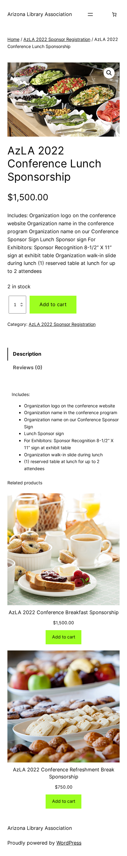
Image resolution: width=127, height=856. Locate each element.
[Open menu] (90, 14)
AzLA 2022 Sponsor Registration (56, 39)
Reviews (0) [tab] (28, 367)
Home (13, 39)
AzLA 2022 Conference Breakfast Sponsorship (64, 612)
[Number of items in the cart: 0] (114, 14)
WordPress (68, 843)
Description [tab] (27, 354)
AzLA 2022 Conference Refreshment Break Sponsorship (63, 773)
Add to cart (53, 304)
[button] (109, 72)
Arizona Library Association (39, 14)
